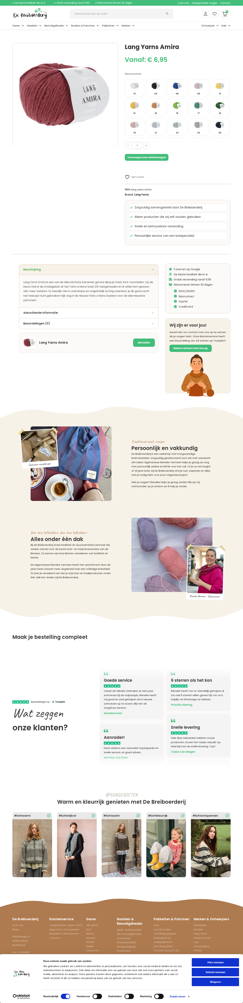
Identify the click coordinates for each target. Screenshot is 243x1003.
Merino (90, 933)
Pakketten (108, 25)
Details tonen (177, 996)
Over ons (17, 925)
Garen (16, 25)
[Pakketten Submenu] (117, 25)
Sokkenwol (92, 950)
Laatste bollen (162, 929)
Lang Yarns (141, 194)
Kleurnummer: (133, 73)
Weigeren (215, 981)
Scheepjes (200, 925)
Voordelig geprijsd (165, 933)
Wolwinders (124, 951)
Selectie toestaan (215, 972)
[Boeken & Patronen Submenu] (98, 25)
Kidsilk (89, 946)
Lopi (196, 942)
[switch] (97, 996)
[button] (114, 47)
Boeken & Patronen (83, 25)
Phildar (198, 950)
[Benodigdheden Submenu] (67, 25)
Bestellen (144, 342)
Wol (88, 929)
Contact (225, 3)
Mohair (90, 942)
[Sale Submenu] (229, 25)
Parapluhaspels (126, 946)
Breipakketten (162, 938)
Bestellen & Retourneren (64, 933)
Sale (223, 25)
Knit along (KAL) (163, 946)
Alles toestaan (215, 962)
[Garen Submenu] (23, 25)
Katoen (90, 938)
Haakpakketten (163, 942)
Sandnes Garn (202, 938)
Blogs (15, 929)
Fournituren (124, 938)
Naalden (32, 25)
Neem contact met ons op (190, 348)
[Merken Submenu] (133, 25)
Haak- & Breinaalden (129, 929)
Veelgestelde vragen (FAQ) (66, 925)
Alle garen (92, 925)
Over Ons (183, 3)
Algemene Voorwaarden (64, 929)
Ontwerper (208, 25)
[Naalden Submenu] (40, 25)
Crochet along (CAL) (166, 950)
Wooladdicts (201, 946)
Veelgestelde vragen (205, 3)
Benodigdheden (54, 25)
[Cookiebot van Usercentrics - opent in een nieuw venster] (21, 996)
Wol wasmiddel (126, 942)
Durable (198, 929)
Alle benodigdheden (129, 934)
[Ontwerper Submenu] (217, 25)
